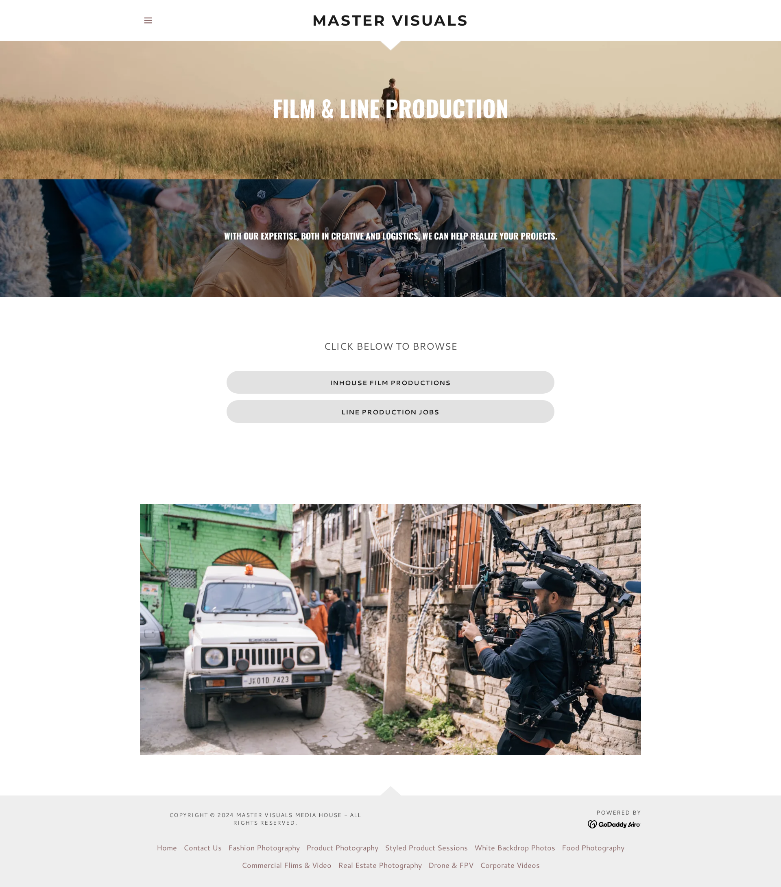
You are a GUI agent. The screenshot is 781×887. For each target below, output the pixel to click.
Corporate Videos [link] (510, 865)
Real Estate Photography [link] (380, 865)
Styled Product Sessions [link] (426, 847)
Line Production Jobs (390, 411)
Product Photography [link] (342, 847)
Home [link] (167, 847)
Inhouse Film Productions (390, 382)
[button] (148, 20)
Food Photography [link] (593, 847)
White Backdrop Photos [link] (514, 847)
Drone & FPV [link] (450, 865)
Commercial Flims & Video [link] (287, 865)
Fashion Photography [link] (264, 847)
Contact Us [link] (202, 847)
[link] (390, 22)
